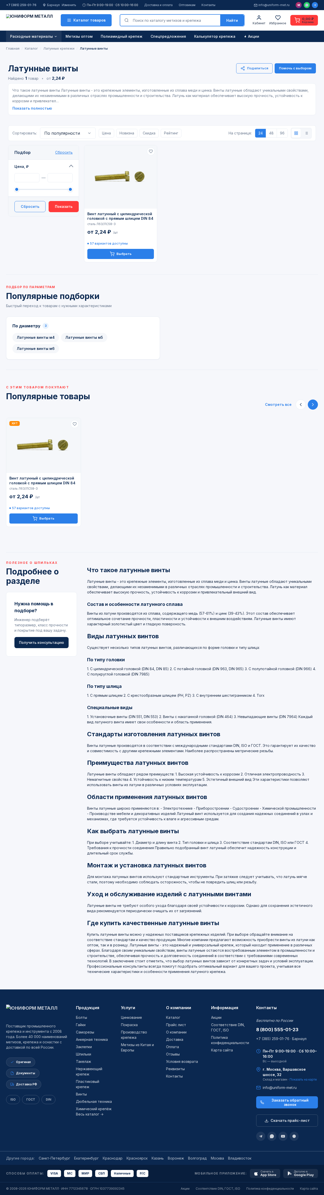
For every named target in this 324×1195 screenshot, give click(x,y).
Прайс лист (176, 1025)
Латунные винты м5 (84, 337)
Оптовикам (187, 5)
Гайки (81, 1025)
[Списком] (306, 133)
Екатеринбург (86, 1158)
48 (271, 133)
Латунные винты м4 (36, 337)
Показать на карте (303, 1079)
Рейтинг (171, 133)
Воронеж (176, 1158)
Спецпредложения (168, 36)
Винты (81, 1094)
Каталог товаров (89, 20)
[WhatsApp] (307, 5)
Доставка (174, 1039)
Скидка (149, 133)
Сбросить (64, 152)
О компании (178, 1007)
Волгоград (197, 1158)
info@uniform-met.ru (274, 5)
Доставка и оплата (158, 5)
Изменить (69, 5)
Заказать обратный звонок (290, 1102)
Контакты (208, 5)
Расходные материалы (31, 36)
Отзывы (173, 1054)
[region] (162, 472)
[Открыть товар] (120, 177)
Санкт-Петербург (54, 1158)
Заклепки (84, 1047)
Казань (158, 1158)
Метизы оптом (79, 36)
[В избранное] (151, 151)
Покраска (129, 1025)
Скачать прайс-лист (290, 1120)
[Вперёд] (313, 405)
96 (282, 133)
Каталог (173, 1017)
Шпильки (83, 1054)
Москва (217, 1158)
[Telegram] (315, 5)
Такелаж (83, 1061)
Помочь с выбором (295, 68)
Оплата (172, 1047)
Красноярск (137, 1158)
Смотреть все (278, 404)
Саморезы (85, 1032)
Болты (81, 1017)
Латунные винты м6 (36, 348)
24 (260, 133)
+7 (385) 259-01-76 (21, 5)
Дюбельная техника (94, 1101)
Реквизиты (175, 1069)
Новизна (126, 133)
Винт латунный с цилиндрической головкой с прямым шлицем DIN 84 (120, 216)
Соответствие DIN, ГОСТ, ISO (218, 1188)
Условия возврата (182, 1061)
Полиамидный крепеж (122, 36)
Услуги (128, 1007)
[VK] (294, 1136)
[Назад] (301, 405)
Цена (106, 133)
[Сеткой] (296, 133)
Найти (232, 20)
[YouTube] (283, 1136)
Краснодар (113, 1158)
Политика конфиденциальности (270, 1188)
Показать (63, 206)
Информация (224, 1007)
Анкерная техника (92, 1039)
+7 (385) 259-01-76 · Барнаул (281, 1039)
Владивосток (239, 1158)
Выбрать (124, 254)
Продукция (87, 1007)
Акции (253, 36)
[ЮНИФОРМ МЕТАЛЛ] (29, 20)
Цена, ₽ (21, 166)
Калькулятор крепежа (214, 36)
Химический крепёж (94, 1109)
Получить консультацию (41, 642)
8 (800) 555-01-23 (277, 1029)
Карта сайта (222, 1050)
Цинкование (131, 1017)
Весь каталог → (90, 1114)
